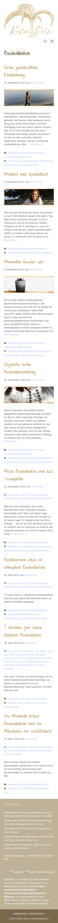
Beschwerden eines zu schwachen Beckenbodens (24, 564)
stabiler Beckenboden (32, 355)
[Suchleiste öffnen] (45, 41)
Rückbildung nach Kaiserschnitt (21, 165)
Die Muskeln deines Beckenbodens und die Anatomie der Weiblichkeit (27, 724)
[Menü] (52, 41)
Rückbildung (45, 161)
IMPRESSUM (19, 913)
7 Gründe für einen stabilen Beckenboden (23, 632)
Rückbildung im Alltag (31, 152)
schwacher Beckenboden (17, 156)
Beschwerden (31, 614)
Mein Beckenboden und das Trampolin (28, 476)
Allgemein (13, 152)
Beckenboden (30, 161)
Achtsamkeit (14, 161)
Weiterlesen (36, 144)
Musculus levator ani (23, 262)
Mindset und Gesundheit (26, 175)
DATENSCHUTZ (37, 913)
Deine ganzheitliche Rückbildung (21, 72)
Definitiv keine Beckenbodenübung (19, 369)
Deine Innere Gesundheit (33, 248)
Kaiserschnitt (31, 351)
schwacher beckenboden (39, 462)
